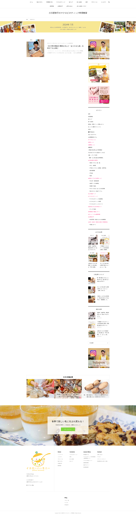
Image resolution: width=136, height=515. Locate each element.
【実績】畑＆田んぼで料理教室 (95, 150)
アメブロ (66, 502)
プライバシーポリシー (101, 459)
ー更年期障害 (92, 170)
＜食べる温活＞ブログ (81, 6)
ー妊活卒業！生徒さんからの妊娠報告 (97, 219)
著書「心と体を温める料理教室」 (96, 157)
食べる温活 (79, 2)
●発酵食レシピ (91, 144)
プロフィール (94, 2)
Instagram (66, 504)
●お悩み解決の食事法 (93, 160)
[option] (40, 388)
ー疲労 (90, 175)
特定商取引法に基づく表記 (102, 461)
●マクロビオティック (93, 196)
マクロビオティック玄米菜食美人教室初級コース (89, 457)
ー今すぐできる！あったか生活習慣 (97, 188)
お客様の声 (60, 6)
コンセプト (103, 2)
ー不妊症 (91, 173)
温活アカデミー (86, 464)
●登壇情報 (90, 116)
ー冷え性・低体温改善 (94, 180)
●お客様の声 (91, 216)
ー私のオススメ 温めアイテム (95, 191)
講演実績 (52, 6)
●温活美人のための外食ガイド (95, 206)
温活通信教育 (86, 467)
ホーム (31, 2)
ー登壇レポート (92, 224)
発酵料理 (90, 147)
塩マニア (71, 2)
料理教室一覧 (49, 2)
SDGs (89, 129)
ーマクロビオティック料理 (95, 201)
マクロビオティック (60, 2)
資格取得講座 (86, 462)
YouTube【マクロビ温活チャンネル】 (96, 152)
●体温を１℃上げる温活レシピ (95, 178)
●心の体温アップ (92, 193)
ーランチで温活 (92, 209)
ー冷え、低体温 (92, 165)
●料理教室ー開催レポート (94, 211)
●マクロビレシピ (92, 139)
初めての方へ (40, 2)
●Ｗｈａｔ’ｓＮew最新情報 (94, 214)
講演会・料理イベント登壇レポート (96, 124)
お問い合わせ (69, 6)
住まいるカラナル (92, 134)
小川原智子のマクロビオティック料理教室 (68, 12)
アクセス (99, 456)
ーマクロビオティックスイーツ (96, 204)
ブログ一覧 (67, 500)
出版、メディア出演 (92, 155)
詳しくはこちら (68, 429)
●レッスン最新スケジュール (94, 126)
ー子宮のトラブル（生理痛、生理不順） (98, 168)
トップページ (60, 454)
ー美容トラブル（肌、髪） (95, 162)
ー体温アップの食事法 (94, 183)
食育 (87, 2)
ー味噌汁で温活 (92, 186)
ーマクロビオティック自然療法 (96, 198)
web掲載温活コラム (92, 137)
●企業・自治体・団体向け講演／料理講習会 (98, 222)
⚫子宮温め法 (91, 132)
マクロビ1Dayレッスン (87, 460)
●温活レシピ (91, 142)
